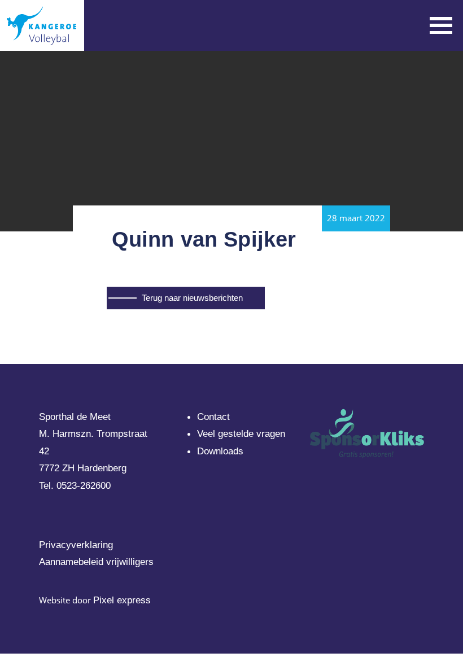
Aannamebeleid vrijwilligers (96, 562)
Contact (213, 416)
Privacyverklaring (76, 545)
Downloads (220, 451)
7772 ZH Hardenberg (82, 468)
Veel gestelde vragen (241, 433)
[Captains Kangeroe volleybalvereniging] (41, 25)
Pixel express (122, 600)
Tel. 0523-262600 (75, 485)
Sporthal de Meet (75, 416)
